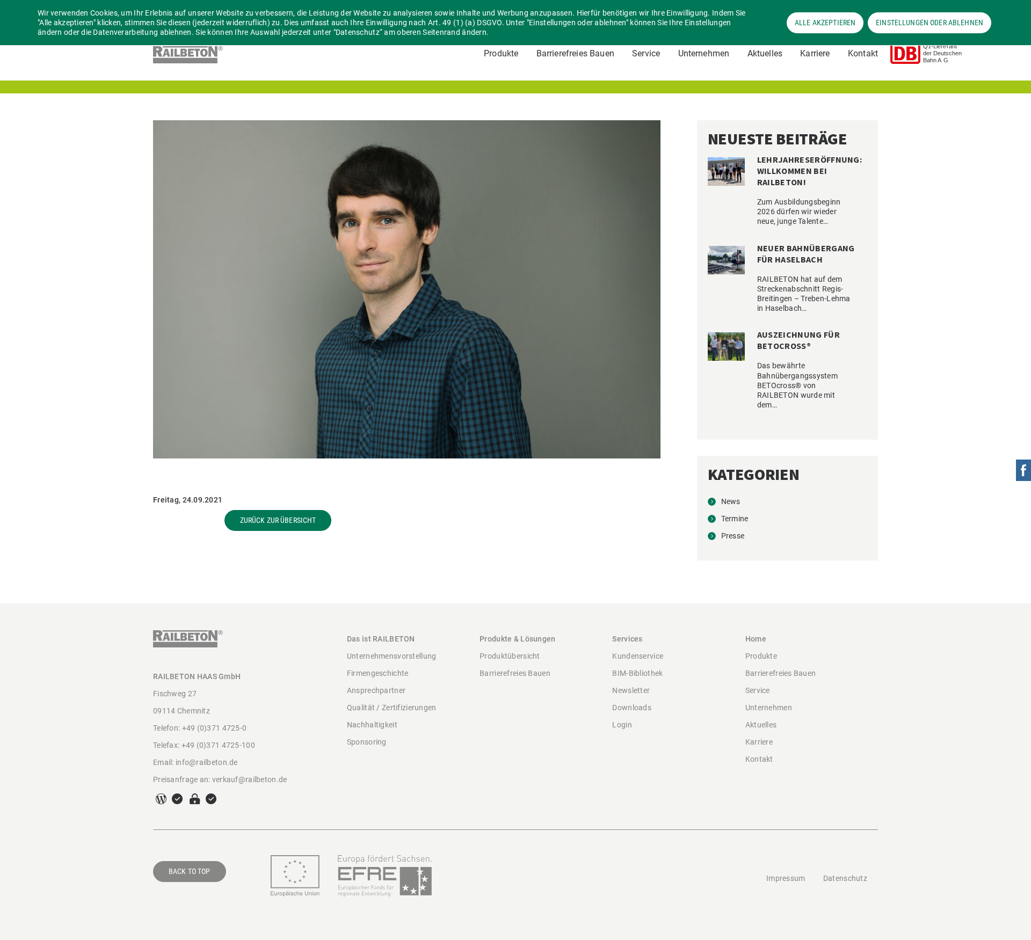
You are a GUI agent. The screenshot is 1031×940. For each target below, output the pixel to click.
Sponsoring (367, 742)
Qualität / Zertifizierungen (392, 707)
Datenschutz (845, 878)
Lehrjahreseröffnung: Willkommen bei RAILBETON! (809, 170)
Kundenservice (637, 656)
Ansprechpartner (376, 690)
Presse (733, 535)
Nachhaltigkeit (372, 724)
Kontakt (863, 53)
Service (646, 53)
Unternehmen (704, 53)
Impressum (785, 878)
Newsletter (631, 690)
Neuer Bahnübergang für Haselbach (806, 254)
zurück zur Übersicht (278, 520)
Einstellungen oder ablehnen (929, 22)
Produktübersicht (510, 656)
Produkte (501, 53)
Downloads (631, 707)
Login (621, 724)
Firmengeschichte (377, 673)
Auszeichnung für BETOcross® (798, 340)
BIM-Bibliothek (637, 673)
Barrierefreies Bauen (575, 53)
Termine (735, 518)
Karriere (815, 53)
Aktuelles (764, 53)
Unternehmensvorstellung (391, 656)
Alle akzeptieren (825, 22)
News (730, 501)
